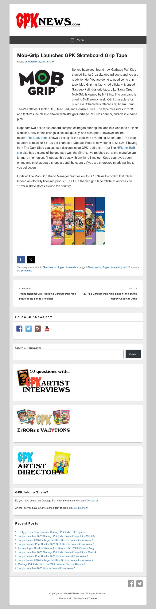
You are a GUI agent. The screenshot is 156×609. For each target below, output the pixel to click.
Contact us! (93, 500)
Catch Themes (89, 598)
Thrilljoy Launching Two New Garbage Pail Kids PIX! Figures (51, 532)
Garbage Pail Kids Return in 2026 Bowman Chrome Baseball (51, 564)
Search (133, 354)
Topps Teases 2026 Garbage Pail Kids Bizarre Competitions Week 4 (55, 560)
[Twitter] (139, 583)
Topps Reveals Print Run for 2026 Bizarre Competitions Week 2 (53, 556)
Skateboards (50, 267)
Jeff (52, 61)
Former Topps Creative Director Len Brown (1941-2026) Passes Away (56, 548)
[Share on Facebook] (21, 259)
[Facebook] (131, 583)
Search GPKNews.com (28, 347)
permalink (26, 270)
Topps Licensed (66, 267)
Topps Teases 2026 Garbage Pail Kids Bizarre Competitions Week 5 (55, 540)
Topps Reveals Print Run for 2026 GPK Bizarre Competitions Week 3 (56, 544)
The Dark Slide (37, 137)
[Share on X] (31, 259)
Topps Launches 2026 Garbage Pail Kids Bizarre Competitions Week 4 (57, 552)
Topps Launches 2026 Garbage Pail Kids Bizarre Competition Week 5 (56, 536)
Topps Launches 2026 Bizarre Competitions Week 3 (46, 568)
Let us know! (81, 507)
